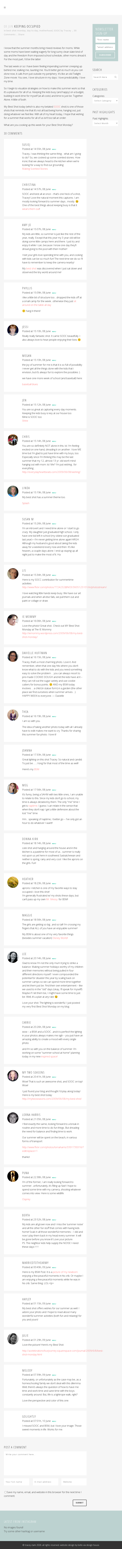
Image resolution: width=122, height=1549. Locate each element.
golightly (29, 1416)
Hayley (26, 1299)
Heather (27, 879)
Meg (25, 785)
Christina (29, 185)
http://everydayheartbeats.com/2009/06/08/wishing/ (51, 472)
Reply (54, 149)
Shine (25, 420)
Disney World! (60, 938)
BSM (36, 769)
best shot (31, 268)
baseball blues (30, 384)
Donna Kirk (30, 839)
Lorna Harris (31, 1115)
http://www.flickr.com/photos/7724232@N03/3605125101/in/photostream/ (64, 587)
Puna (25, 1173)
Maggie (27, 915)
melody (27, 1370)
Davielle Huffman (34, 653)
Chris (26, 437)
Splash (25, 503)
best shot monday (16, 30)
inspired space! (49, 1056)
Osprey (26, 1199)
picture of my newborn (65, 1272)
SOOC (57, 30)
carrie (26, 1022)
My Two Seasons (33, 1072)
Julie (25, 1335)
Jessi (25, 327)
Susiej (26, 145)
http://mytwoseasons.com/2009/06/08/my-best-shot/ (52, 1098)
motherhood (46, 30)
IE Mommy (29, 617)
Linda (26, 488)
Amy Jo (26, 225)
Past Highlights (100, 118)
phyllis (27, 288)
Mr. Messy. (52, 899)
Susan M (28, 519)
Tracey (67, 30)
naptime (32, 805)
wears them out (30, 209)
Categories (98, 96)
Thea (25, 712)
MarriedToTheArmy (35, 1263)
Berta (26, 1215)
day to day (32, 30)
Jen (24, 400)
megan (27, 356)
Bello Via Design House (88, 1545)
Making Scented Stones (35, 168)
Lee (24, 954)
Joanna (27, 750)
